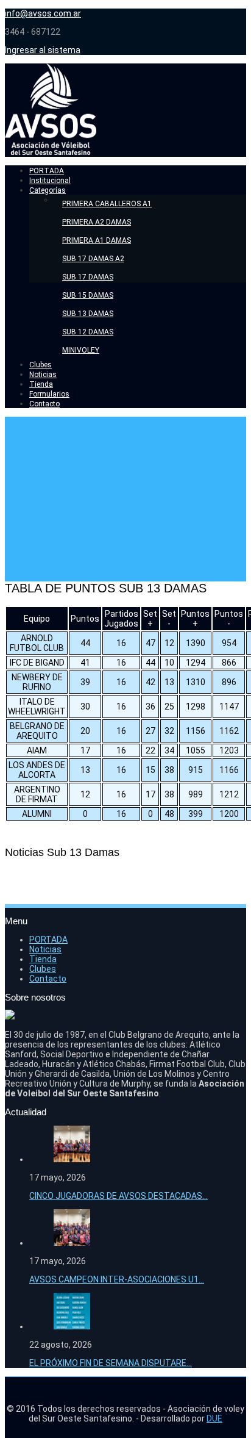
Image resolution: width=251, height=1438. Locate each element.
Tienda (41, 384)
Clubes (40, 365)
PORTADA (46, 171)
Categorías (47, 190)
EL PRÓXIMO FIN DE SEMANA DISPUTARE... (110, 1363)
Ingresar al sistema (42, 50)
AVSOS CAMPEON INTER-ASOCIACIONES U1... (116, 1279)
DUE (214, 1418)
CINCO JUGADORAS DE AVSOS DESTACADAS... (118, 1196)
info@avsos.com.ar (43, 13)
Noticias (43, 374)
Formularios (49, 394)
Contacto (44, 404)
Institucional (50, 180)
